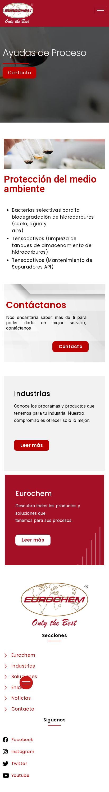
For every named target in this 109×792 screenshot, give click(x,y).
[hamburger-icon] (100, 10)
